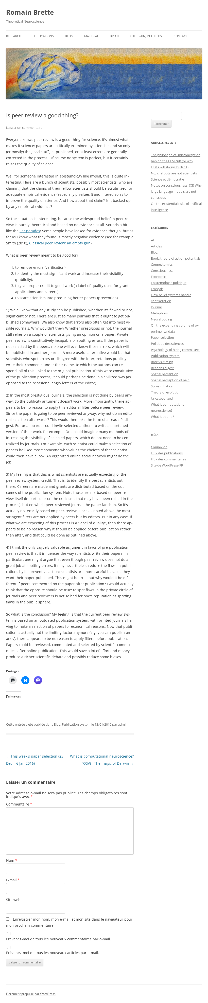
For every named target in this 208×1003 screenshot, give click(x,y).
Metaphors (159, 313)
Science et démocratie (167, 179)
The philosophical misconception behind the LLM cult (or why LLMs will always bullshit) (175, 161)
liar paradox (30, 230)
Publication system (76, 724)
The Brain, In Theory (146, 36)
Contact (181, 36)
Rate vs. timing (162, 362)
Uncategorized (162, 398)
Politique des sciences (167, 343)
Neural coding (161, 319)
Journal (156, 307)
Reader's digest (162, 368)
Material (91, 36)
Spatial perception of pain (170, 380)
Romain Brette (30, 12)
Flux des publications (167, 453)
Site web (13, 899)
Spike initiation (162, 386)
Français (157, 288)
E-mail (13, 879)
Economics (159, 276)
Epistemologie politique (168, 282)
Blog (69, 36)
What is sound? (162, 416)
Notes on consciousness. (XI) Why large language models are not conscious (176, 191)
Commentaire (19, 804)
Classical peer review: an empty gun (60, 243)
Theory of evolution (166, 392)
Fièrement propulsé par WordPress (31, 994)
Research (13, 36)
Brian (114, 36)
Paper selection (162, 337)
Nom (11, 860)
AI (152, 240)
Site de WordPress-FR (167, 465)
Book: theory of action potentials (175, 258)
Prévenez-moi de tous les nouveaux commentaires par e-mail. (58, 939)
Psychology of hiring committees (175, 349)
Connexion (159, 447)
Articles (156, 246)
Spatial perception (164, 374)
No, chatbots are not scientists (174, 173)
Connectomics (161, 264)
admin (123, 724)
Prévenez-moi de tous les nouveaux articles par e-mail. (52, 952)
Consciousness (162, 270)
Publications (43, 36)
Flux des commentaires (168, 459)
